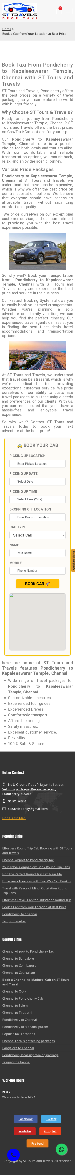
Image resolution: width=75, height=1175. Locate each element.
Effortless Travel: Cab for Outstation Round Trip (36, 900)
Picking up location (27, 456)
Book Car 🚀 (37, 583)
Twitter (51, 1119)
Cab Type (17, 527)
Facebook (26, 1119)
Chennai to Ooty (14, 991)
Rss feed (37, 1143)
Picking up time (23, 491)
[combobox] (37, 535)
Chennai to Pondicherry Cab (22, 998)
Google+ (50, 1131)
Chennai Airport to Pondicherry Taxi (28, 860)
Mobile (15, 563)
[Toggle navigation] (68, 11)
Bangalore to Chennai (18, 1048)
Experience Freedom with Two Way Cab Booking (37, 881)
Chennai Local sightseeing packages (28, 1041)
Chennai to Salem (15, 1005)
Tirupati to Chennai (16, 1062)
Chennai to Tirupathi (17, 1013)
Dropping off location (30, 509)
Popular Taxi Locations (18, 1034)
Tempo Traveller (14, 921)
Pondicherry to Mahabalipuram (25, 1027)
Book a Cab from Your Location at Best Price (34, 907)
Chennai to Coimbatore (19, 965)
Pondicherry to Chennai (19, 914)
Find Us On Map (14, 818)
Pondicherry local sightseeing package (30, 1055)
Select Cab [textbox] (22, 535)
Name (14, 545)
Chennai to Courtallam (18, 973)
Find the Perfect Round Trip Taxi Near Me (32, 874)
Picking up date (23, 474)
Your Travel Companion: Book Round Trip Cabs (36, 867)
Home (6, 29)
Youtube (25, 1131)
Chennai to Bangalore (18, 958)
